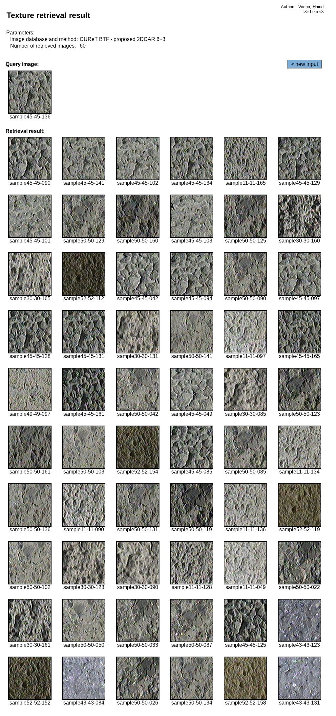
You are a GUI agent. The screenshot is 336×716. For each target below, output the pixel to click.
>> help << (314, 11)
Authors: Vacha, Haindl (303, 6)
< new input (304, 64)
